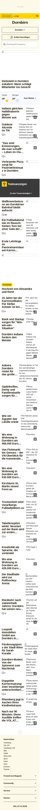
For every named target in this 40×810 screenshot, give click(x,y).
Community (9, 783)
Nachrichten (9, 739)
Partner (7, 798)
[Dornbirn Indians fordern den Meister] (32, 346)
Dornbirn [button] (19, 30)
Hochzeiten (7, 285)
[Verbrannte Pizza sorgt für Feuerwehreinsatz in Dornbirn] (32, 164)
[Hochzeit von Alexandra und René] (20, 267)
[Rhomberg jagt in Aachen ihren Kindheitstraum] (32, 702)
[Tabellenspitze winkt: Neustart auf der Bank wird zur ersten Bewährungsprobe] (32, 532)
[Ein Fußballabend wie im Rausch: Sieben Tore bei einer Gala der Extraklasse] (32, 228)
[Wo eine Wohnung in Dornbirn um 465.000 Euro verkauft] (32, 437)
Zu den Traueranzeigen (20, 193)
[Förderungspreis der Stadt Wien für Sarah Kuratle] (31, 649)
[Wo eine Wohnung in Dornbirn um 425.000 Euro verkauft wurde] (32, 562)
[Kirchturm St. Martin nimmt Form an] (32, 490)
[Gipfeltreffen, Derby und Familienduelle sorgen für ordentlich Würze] (32, 398)
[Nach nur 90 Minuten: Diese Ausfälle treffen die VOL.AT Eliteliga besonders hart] (32, 718)
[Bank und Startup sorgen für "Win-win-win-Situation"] (32, 322)
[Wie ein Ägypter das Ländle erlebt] (29, 422)
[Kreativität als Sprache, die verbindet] (32, 550)
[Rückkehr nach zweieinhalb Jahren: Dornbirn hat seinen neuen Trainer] (32, 612)
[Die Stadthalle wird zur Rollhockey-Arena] (32, 584)
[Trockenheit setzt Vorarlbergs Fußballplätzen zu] (32, 509)
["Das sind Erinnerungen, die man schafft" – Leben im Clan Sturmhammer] (32, 146)
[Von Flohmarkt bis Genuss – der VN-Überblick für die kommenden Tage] (32, 456)
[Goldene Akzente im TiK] (28, 131)
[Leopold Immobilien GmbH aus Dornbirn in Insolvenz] (32, 632)
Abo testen (7, 16)
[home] (20, 16)
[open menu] (37, 16)
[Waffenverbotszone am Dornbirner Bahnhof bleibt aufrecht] (32, 204)
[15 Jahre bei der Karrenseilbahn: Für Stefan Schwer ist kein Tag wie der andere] (31, 305)
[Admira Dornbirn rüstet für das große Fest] (28, 373)
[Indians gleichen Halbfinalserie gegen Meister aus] (32, 113)
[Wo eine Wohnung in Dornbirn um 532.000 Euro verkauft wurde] (32, 471)
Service (7, 791)
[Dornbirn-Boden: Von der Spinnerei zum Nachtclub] (32, 667)
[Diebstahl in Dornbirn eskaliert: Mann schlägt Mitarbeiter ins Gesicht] (20, 64)
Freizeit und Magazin (13, 776)
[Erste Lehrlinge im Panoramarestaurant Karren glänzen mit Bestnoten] (32, 244)
